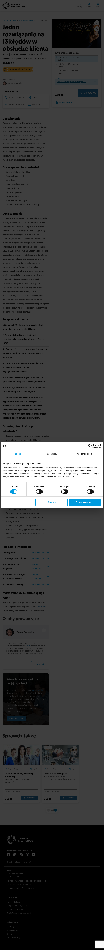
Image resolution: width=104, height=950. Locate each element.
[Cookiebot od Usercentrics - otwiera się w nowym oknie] (90, 446)
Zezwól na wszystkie (85, 502)
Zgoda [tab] (18, 454)
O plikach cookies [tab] (86, 454)
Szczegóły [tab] (52, 454)
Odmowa (52, 502)
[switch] (39, 491)
